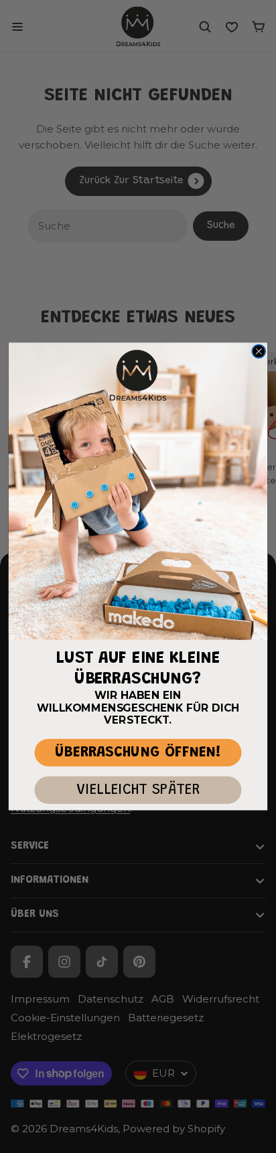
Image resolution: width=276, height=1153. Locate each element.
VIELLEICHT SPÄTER (138, 790)
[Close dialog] (259, 351)
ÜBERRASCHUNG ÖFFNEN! (138, 752)
